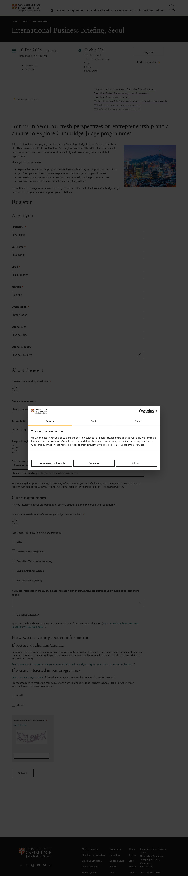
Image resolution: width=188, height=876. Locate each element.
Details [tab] (94, 421)
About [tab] (138, 421)
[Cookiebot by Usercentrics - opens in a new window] (144, 411)
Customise (94, 463)
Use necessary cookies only (52, 463)
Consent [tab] (50, 421)
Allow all (136, 463)
